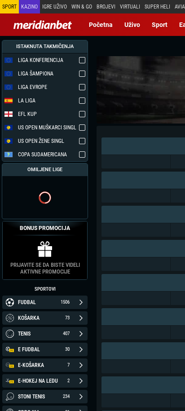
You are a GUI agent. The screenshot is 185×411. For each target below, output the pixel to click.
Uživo (132, 24)
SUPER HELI (157, 7)
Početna (101, 24)
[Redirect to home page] (42, 24)
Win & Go (81, 7)
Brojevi (106, 7)
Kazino (29, 7)
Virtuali (130, 7)
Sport (159, 24)
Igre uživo (54, 7)
